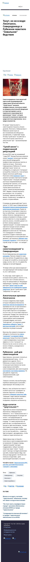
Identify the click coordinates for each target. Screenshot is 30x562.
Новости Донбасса (9, 481)
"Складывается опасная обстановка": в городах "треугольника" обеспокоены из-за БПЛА (15, 515)
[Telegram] (17, 75)
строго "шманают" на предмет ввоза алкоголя (13, 336)
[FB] (5, 75)
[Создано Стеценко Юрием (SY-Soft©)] (22, 552)
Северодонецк (8, 475)
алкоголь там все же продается (13, 305)
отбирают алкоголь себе (18, 394)
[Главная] (6, 3)
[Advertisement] (15, 52)
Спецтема (19, 475)
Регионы (14, 15)
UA (21, 6)
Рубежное (12, 472)
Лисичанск (7, 478)
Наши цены (8, 535)
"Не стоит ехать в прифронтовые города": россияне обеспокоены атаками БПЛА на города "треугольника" (14, 507)
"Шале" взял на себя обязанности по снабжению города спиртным (15, 287)
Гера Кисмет (7, 71)
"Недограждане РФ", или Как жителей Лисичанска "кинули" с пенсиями (15, 465)
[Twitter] (10, 75)
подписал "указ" (18, 176)
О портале (7, 527)
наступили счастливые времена (14, 371)
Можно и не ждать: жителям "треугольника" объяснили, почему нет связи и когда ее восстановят (15, 498)
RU (19, 6)
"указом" (10, 158)
